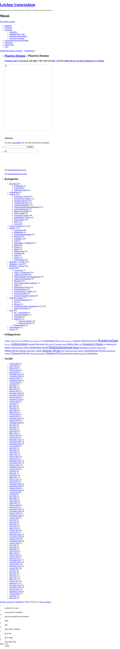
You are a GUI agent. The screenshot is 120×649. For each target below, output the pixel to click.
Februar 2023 (14, 435)
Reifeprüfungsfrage (61, 347)
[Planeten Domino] (28, 130)
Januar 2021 (13, 482)
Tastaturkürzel (29, 51)
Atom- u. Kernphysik (22, 272)
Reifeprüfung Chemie (22, 218)
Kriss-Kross (8, 344)
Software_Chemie (34, 351)
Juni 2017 (13, 573)
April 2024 (13, 410)
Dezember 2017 (15, 560)
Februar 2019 (14, 530)
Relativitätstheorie (20, 289)
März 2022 (13, 454)
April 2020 (13, 501)
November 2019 (15, 511)
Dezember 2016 (15, 585)
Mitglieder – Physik (16, 266)
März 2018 (13, 554)
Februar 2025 (14, 391)
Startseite (8, 26)
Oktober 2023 (14, 421)
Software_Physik (51, 350)
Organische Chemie (21, 215)
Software (17, 319)
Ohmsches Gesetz (60, 344)
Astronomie (18, 270)
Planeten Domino (15, 55)
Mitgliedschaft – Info (17, 34)
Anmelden (8, 30)
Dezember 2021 (15, 461)
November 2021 (15, 463)
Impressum (9, 43)
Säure (62, 351)
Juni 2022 (13, 448)
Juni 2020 (13, 497)
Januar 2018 (13, 558)
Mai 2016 (13, 598)
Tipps (11, 310)
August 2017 (14, 568)
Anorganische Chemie (22, 199)
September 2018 (15, 541)
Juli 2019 (12, 520)
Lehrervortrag (19, 343)
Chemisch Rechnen (21, 203)
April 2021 (13, 475)
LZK (16, 241)
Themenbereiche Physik (94, 350)
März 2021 (13, 478)
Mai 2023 (13, 429)
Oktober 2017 (14, 564)
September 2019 (15, 516)
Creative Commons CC (18, 226)
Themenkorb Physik (20, 353)
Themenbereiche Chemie (74, 351)
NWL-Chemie (19, 213)
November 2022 (15, 442)
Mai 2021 (13, 473)
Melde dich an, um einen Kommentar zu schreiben (84, 61)
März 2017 (13, 579)
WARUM (8, 28)
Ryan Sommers (45, 602)
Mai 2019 (13, 524)
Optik (16, 285)
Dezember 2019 (15, 509)
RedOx (8, 347)
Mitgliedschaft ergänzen (18, 36)
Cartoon (25, 341)
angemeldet (16, 143)
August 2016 (14, 594)
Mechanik (17, 281)
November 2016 (15, 587)
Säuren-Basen (19, 220)
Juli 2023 (12, 425)
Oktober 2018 (14, 539)
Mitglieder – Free (15, 264)
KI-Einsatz (18, 317)
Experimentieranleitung (22, 234)
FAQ (6, 47)
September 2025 (15, 380)
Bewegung (18, 341)
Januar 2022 (13, 459)
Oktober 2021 (14, 465)
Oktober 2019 (14, 513)
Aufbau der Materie (21, 275)
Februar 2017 (14, 581)
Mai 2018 (13, 549)
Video (16, 256)
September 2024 (15, 399)
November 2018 (15, 537)
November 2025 (15, 376)
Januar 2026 (13, 372)
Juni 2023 (13, 427)
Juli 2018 (12, 545)
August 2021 (14, 469)
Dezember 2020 (15, 484)
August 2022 (14, 446)
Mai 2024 (13, 408)
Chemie (12, 194)
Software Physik (25, 323)
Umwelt (17, 224)
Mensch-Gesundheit (21, 211)
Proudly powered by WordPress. (12, 602)
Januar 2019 (13, 532)
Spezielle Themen (16, 298)
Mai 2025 (13, 387)
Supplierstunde (19, 325)
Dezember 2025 (15, 374)
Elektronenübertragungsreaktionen (26, 207)
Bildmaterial (18, 232)
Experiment (49, 340)
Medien (12, 228)
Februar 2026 (14, 370)
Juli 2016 (12, 596)
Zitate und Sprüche (21, 308)
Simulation (84, 347)
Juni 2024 (13, 406)
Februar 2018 (14, 556)
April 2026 (13, 366)
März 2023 (13, 433)
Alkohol (12, 341)
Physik (11, 268)
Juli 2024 (12, 404)
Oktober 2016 (14, 589)
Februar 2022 (14, 456)
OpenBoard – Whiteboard (23, 243)
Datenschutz (9, 45)
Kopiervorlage (108, 340)
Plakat (16, 245)
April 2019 (13, 526)
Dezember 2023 (15, 418)
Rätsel (16, 249)
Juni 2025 (13, 385)
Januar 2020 (13, 507)
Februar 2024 (14, 414)
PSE (104, 344)
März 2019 (13, 528)
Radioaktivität (111, 344)
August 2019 (14, 518)
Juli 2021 (12, 471)
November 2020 (15, 486)
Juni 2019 (13, 522)
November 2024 (15, 395)
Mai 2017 (13, 575)
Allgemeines (14, 192)
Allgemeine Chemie (21, 196)
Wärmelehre (92, 353)
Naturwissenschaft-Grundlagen (25, 283)
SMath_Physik (12, 350)
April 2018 (13, 551)
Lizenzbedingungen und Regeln (16, 40)
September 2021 (15, 467)
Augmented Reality (21, 315)
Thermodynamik (20, 294)
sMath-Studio (19, 251)
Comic (42, 341)
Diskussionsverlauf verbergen (11, 51)
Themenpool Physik (54, 353)
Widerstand (82, 353)
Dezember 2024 (15, 393)
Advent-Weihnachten (22, 300)
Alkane (7, 341)
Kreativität (18, 188)
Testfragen (18, 253)
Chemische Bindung (21, 205)
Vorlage (17, 258)
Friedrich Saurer (11, 61)
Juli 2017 (12, 570)
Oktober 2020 (14, 488)
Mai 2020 (13, 499)
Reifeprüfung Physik (21, 287)
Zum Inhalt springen (7, 22)
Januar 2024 (13, 416)
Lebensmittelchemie (21, 209)
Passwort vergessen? (17, 38)
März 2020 (13, 503)
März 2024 (13, 412)
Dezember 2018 (15, 535)
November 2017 (15, 562)
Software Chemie (25, 321)
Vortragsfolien (19, 260)
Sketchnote (93, 348)
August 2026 (14, 364)
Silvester (17, 304)
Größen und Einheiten (22, 279)
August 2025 (14, 383)
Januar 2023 (13, 437)
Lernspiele (18, 239)
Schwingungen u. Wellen (23, 291)
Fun (15, 302)
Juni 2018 (13, 547)
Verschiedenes (14, 327)
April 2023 (13, 431)
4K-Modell (13, 184)
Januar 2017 (13, 583)
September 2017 (15, 566)
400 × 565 (55, 61)
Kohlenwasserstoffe (89, 341)
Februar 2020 (14, 505)
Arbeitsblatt (18, 230)
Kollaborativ (18, 186)
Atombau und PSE (21, 201)
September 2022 (15, 444)
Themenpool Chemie (37, 353)
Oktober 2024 (14, 397)
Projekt (16, 247)
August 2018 (14, 543)
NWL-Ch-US (49, 344)
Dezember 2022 (15, 440)
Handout (17, 237)
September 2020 (15, 490)
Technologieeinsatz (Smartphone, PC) (28, 306)
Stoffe (16, 222)
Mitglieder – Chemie (17, 262)
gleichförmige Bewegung (66, 341)
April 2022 (13, 452)
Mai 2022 (13, 450)
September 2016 (15, 592)
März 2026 (13, 368)
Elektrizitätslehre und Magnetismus (27, 277)
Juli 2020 (12, 494)
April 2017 (13, 577)
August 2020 (14, 492)
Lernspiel (32, 344)
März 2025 (13, 389)
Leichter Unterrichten (17, 4)
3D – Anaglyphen (20, 313)
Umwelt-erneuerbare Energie (25, 296)
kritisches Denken (20, 190)
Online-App (72, 344)
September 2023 (15, 423)
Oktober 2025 (14, 378)
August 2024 (14, 402)
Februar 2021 (14, 480)
